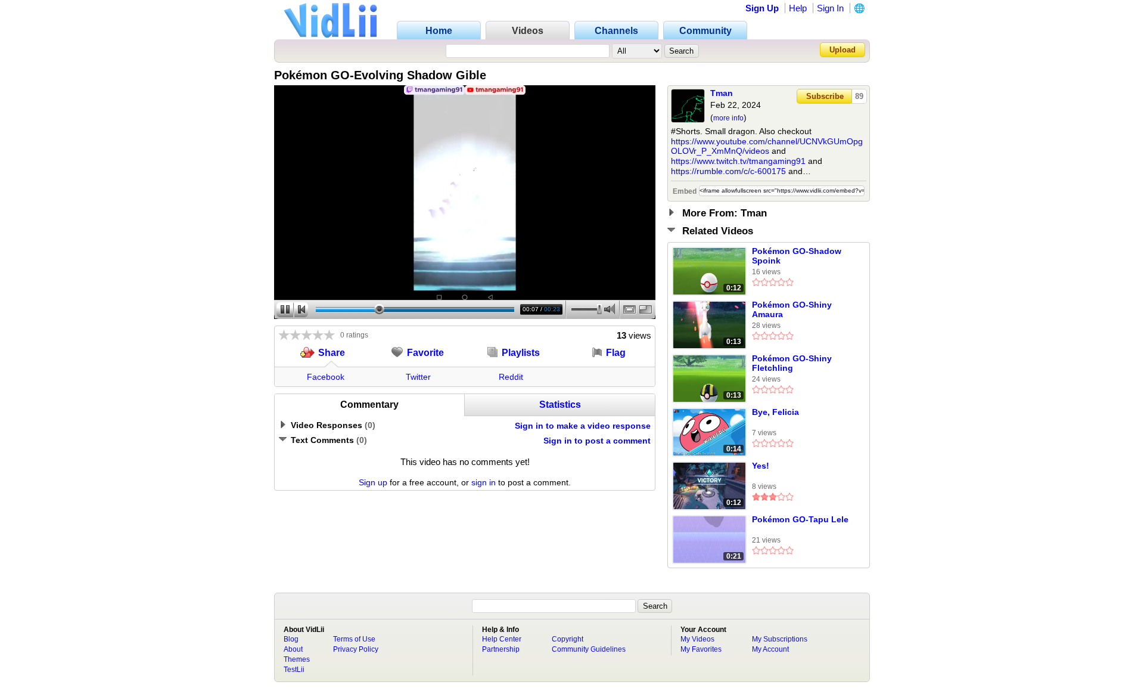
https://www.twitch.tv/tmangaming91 (738, 161)
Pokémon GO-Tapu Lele (800, 519)
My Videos (697, 639)
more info (728, 118)
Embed (685, 191)
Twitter (418, 377)
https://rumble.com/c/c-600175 (728, 171)
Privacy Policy (355, 649)
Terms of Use (354, 639)
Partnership (501, 649)
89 (859, 96)
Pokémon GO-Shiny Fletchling (792, 363)
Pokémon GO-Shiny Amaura (792, 309)
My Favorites (701, 649)
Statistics (560, 404)
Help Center (501, 639)
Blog (291, 639)
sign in (483, 482)
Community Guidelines (589, 649)
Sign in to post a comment (597, 440)
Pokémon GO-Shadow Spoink (796, 255)
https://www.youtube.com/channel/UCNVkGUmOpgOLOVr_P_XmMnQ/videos (767, 146)
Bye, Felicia (775, 412)
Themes (297, 659)
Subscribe (825, 96)
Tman (721, 93)
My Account (770, 649)
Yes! (760, 465)
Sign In (830, 8)
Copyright (567, 639)
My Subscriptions (779, 639)
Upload (842, 49)
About (293, 649)
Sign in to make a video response (583, 425)
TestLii (294, 669)
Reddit (511, 377)
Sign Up (762, 8)
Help (798, 8)
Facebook (325, 377)
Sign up (373, 482)
